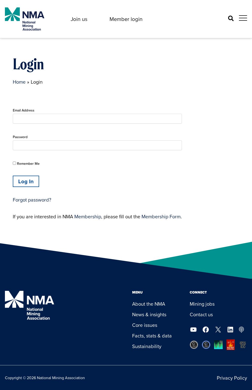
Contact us (201, 314)
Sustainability (146, 346)
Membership (87, 216)
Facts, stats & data (152, 335)
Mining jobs (202, 303)
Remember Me (28, 163)
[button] (79, 19)
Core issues (144, 325)
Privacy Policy (232, 377)
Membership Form (161, 216)
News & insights (149, 314)
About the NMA (148, 303)
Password (20, 136)
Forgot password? (32, 199)
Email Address (23, 110)
